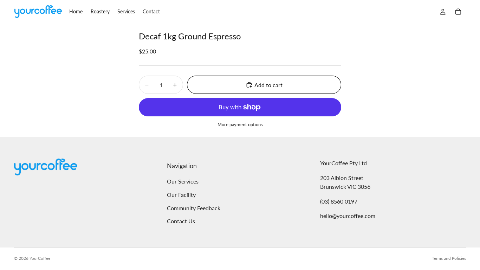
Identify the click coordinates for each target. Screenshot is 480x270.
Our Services (183, 181)
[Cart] (458, 11)
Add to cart (268, 85)
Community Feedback (193, 208)
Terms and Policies (449, 258)
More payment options (240, 124)
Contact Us (181, 221)
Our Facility (181, 194)
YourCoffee (40, 258)
